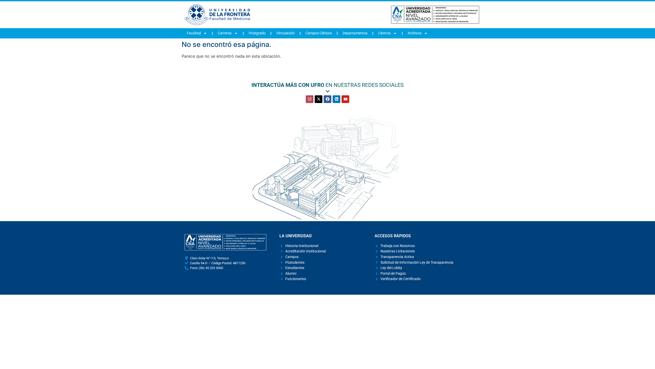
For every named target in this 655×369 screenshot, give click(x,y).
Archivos (414, 33)
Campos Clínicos (318, 33)
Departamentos (355, 33)
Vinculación (285, 33)
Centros (384, 33)
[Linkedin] (336, 99)
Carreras (225, 33)
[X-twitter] (318, 99)
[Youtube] (345, 99)
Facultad (194, 33)
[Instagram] (309, 99)
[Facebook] (327, 99)
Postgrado (257, 33)
